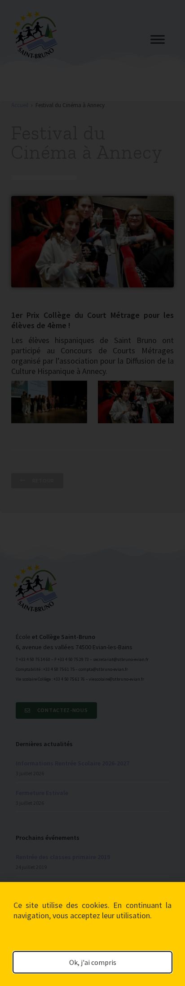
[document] (92, 493)
